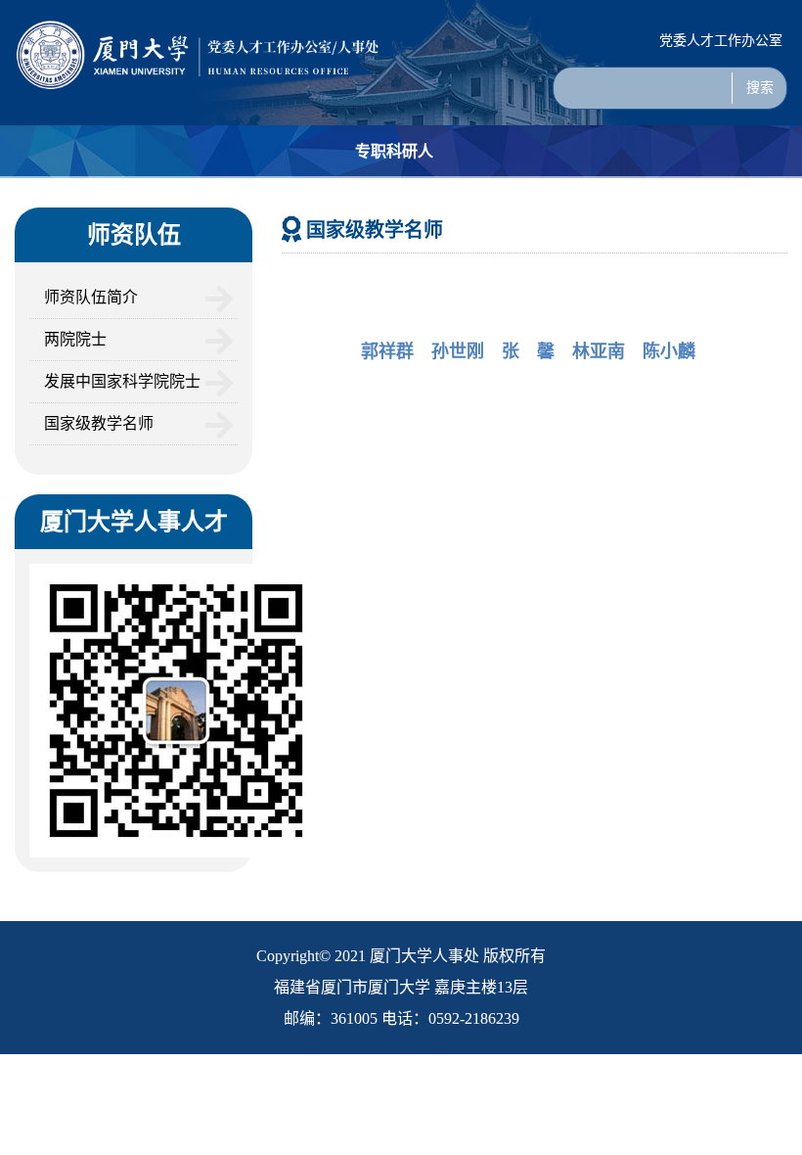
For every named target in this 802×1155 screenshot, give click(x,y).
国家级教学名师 (99, 423)
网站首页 (42, 204)
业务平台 (571, 204)
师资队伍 (218, 204)
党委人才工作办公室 (720, 40)
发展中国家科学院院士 (122, 381)
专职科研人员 (394, 177)
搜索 (760, 87)
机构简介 (130, 204)
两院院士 (75, 339)
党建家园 (747, 204)
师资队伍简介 (91, 297)
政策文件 (659, 204)
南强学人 (483, 204)
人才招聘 (306, 204)
